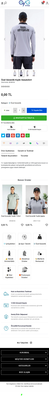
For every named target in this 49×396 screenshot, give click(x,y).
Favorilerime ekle (8, 123)
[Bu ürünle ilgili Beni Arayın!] (38, 143)
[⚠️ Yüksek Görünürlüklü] (9, 253)
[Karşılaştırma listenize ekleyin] (24, 143)
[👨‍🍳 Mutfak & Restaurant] (39, 253)
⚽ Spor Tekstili (24, 244)
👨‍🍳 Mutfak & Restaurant (39, 260)
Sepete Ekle (38, 110)
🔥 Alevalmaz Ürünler (24, 260)
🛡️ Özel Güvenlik (39, 244)
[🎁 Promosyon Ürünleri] (24, 269)
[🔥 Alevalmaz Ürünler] (24, 253)
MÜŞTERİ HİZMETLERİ (24, 359)
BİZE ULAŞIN (24, 372)
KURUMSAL (24, 353)
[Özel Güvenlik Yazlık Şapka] (37, 199)
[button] (4, 39)
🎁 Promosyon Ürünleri (24, 276)
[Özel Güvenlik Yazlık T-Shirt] (12, 199)
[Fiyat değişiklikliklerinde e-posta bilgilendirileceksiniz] (31, 143)
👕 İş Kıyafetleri (9, 244)
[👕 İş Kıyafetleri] (9, 237)
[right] (46, 206)
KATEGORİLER (24, 366)
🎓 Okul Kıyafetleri (9, 276)
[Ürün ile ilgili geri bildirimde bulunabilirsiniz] (44, 143)
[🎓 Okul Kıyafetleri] (9, 269)
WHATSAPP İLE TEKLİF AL (25, 118)
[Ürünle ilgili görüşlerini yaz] (18, 143)
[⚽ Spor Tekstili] (24, 237)
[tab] (7, 150)
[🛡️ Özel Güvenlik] (39, 237)
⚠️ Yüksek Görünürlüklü (9, 260)
